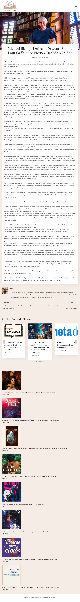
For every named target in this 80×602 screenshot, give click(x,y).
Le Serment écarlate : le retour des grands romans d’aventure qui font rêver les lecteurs (28, 393)
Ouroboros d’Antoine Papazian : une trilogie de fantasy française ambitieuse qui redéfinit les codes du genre (34, 448)
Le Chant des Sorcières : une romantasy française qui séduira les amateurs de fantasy (27, 532)
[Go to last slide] (4, 341)
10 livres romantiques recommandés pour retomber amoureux (66, 345)
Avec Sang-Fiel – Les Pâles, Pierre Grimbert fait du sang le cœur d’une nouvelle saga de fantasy (30, 420)
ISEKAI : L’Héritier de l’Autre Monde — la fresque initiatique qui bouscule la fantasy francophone (40, 347)
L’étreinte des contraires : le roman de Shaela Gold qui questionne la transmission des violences (30, 476)
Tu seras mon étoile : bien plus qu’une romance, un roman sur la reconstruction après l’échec (30, 559)
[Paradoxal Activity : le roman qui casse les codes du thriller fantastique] (40, 492)
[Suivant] (76, 341)
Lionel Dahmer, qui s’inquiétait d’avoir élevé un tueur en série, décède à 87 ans (19, 305)
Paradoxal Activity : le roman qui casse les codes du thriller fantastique (23, 504)
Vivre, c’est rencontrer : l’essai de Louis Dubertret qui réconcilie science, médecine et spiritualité (31, 587)
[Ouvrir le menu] (76, 6)
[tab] (36, 361)
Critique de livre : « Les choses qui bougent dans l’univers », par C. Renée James (60, 305)
